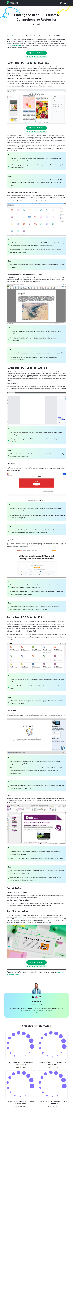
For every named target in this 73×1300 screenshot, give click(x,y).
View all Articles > (36, 1013)
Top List (14, 36)
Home (8, 36)
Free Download (37, 53)
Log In (60, 3)
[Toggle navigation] (65, 3)
